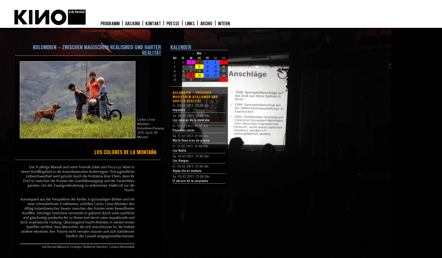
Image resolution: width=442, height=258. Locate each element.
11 (199, 67)
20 (215, 71)
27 (215, 75)
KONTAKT (153, 23)
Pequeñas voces (184, 130)
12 (207, 67)
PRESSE (173, 23)
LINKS (190, 23)
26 (207, 75)
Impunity (179, 110)
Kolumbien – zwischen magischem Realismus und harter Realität (195, 96)
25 (199, 75)
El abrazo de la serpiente (190, 181)
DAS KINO (132, 23)
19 (207, 71)
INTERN (224, 23)
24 (191, 75)
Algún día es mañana (187, 170)
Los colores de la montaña (191, 120)
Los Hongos (181, 160)
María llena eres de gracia (191, 140)
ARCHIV (206, 23)
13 (215, 67)
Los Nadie (179, 150)
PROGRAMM (110, 23)
